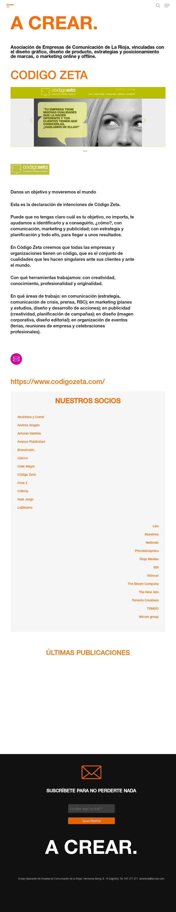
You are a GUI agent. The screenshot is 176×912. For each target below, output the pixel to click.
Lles (156, 526)
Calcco (22, 458)
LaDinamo (24, 508)
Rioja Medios (149, 559)
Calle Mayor (26, 466)
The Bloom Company (143, 584)
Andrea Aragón (28, 425)
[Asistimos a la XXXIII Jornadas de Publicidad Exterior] (31, 744)
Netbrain (152, 543)
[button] (167, 5)
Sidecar (153, 576)
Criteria (22, 491)
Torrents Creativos (145, 600)
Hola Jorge (25, 499)
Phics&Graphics (147, 551)
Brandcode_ (26, 450)
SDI (156, 567)
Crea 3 (22, 483)
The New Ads (149, 592)
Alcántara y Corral (30, 417)
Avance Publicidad (31, 442)
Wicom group (149, 617)
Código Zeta (26, 475)
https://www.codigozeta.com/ (58, 382)
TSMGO (153, 609)
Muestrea (152, 534)
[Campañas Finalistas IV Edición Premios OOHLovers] (31, 719)
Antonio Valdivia (29, 433)
